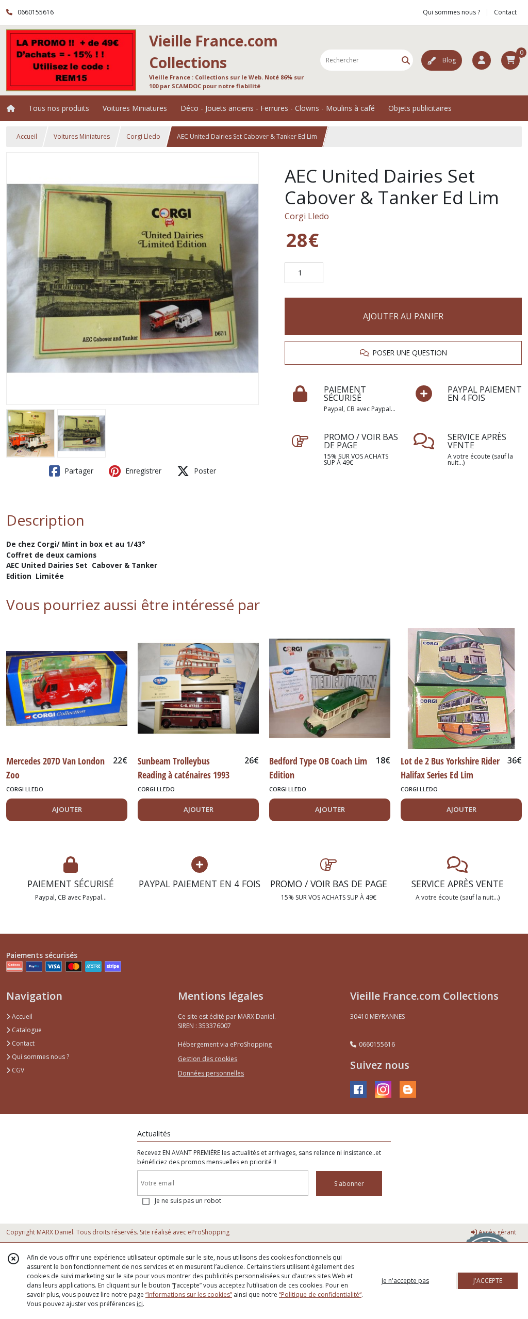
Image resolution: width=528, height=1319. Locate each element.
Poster (204, 471)
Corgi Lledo (143, 136)
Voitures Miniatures (82, 136)
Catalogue (26, 1029)
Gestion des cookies (207, 1058)
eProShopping (208, 1232)
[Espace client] (481, 60)
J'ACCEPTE (487, 1280)
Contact (505, 12)
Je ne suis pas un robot (188, 1200)
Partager (77, 471)
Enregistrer (142, 471)
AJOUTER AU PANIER (403, 316)
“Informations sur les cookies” (188, 1294)
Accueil (26, 136)
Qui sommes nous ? (39, 1056)
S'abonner (349, 1183)
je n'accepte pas (405, 1280)
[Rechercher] (405, 60)
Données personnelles (211, 1073)
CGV (17, 1070)
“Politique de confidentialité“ (320, 1294)
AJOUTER (67, 809)
